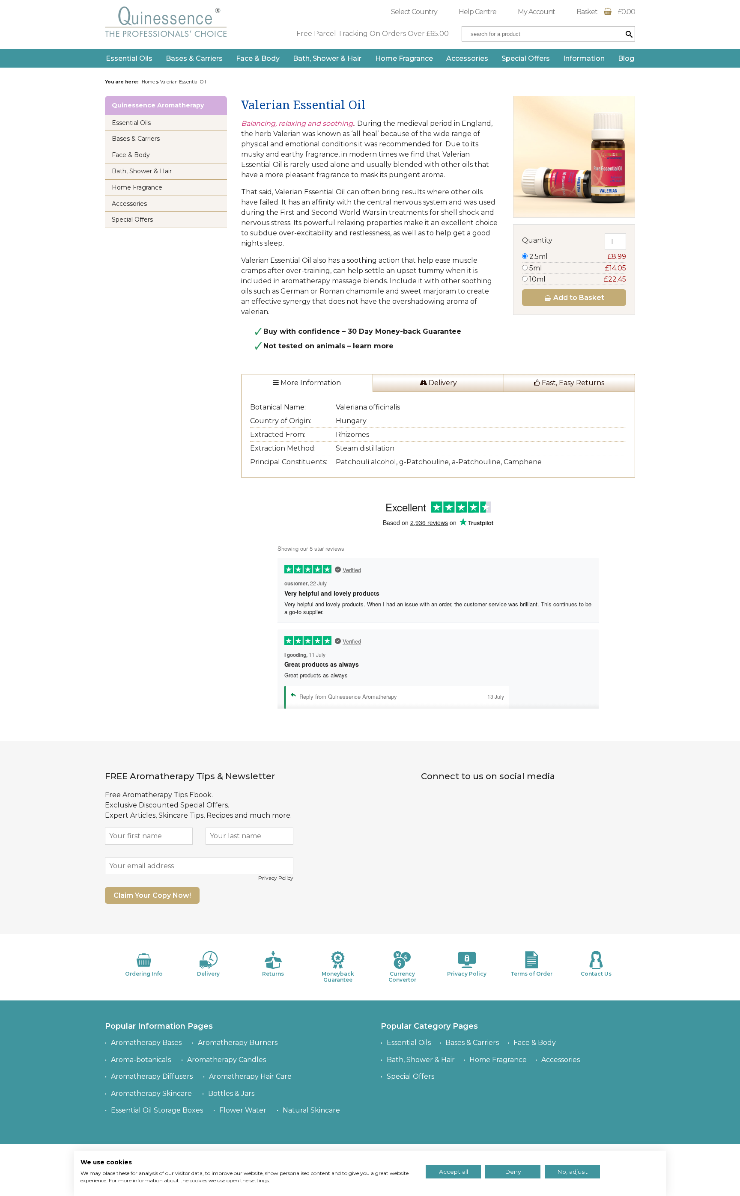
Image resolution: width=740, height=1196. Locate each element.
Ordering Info (144, 973)
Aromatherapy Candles (226, 1060)
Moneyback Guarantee (338, 976)
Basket (605, 12)
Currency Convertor (402, 976)
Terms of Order (531, 973)
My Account (536, 12)
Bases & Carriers (194, 58)
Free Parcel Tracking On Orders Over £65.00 (372, 34)
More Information (310, 383)
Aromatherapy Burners (238, 1043)
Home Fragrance (404, 58)
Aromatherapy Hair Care (250, 1076)
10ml (577, 279)
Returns (273, 973)
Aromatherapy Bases (146, 1043)
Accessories (467, 58)
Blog (626, 58)
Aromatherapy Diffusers (152, 1076)
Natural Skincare (311, 1110)
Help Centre (477, 12)
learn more (373, 346)
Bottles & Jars (231, 1093)
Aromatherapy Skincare (151, 1093)
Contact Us (596, 973)
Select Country (414, 12)
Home (148, 82)
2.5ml (577, 256)
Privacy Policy (275, 878)
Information (584, 58)
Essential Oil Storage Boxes (157, 1110)
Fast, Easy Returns (572, 383)
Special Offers (525, 58)
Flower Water (242, 1110)
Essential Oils (129, 58)
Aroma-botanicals (141, 1060)
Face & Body (258, 58)
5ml (577, 268)
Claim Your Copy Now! (152, 895)
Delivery (442, 383)
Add (578, 298)
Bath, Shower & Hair (327, 58)
